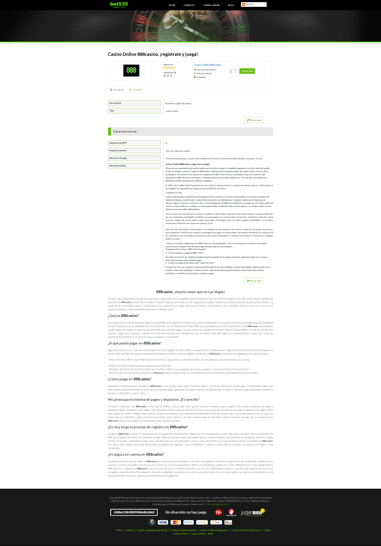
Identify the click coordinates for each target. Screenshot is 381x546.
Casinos (188, 5)
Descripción (118, 89)
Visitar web (247, 71)
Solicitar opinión (204, 73)
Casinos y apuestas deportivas (152, 530)
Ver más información (206, 69)
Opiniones (137, 89)
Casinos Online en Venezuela (245, 530)
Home (172, 5)
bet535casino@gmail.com (215, 504)
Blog (231, 5)
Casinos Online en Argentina (213, 530)
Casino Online (211, 5)
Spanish (249, 4)
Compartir (201, 77)
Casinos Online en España (183, 530)
